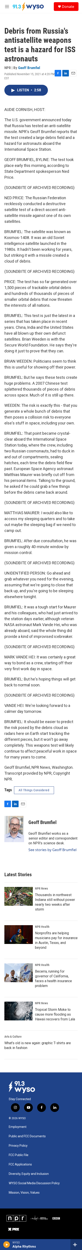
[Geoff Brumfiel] (14, 829)
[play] (6, 1244)
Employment (17, 1127)
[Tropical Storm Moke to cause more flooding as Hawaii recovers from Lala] (18, 1011)
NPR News (41, 888)
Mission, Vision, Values (24, 1192)
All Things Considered (34, 790)
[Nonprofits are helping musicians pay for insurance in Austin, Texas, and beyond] (18, 934)
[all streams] (76, 1244)
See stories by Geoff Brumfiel (52, 849)
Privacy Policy (18, 1145)
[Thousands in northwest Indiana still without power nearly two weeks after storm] (18, 896)
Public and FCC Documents (27, 1136)
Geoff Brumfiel (29, 68)
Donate (68, 7)
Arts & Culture (13, 1036)
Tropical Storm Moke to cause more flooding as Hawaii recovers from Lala (55, 1014)
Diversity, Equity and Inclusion (29, 1174)
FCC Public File (18, 1155)
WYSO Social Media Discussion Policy (34, 1183)
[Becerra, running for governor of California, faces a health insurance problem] (18, 972)
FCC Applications (20, 1164)
